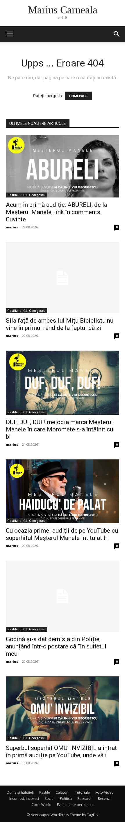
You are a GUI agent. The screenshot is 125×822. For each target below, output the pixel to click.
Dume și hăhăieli (20, 792)
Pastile (44, 792)
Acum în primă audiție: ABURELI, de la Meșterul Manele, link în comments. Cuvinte (56, 212)
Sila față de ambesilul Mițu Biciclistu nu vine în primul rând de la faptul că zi (59, 324)
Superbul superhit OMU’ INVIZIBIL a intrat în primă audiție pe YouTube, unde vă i (61, 751)
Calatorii (62, 792)
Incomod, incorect (24, 798)
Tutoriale (82, 792)
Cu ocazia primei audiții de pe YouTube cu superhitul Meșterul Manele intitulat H (62, 534)
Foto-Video (104, 792)
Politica (66, 798)
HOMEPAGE (78, 96)
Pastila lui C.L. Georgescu (26, 195)
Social (49, 798)
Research (84, 798)
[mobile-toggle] (10, 34)
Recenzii (104, 798)
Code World (41, 804)
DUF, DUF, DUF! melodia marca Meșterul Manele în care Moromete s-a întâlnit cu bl (59, 429)
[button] (117, 34)
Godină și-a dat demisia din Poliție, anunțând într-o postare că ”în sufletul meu (56, 646)
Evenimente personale (75, 804)
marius (12, 227)
